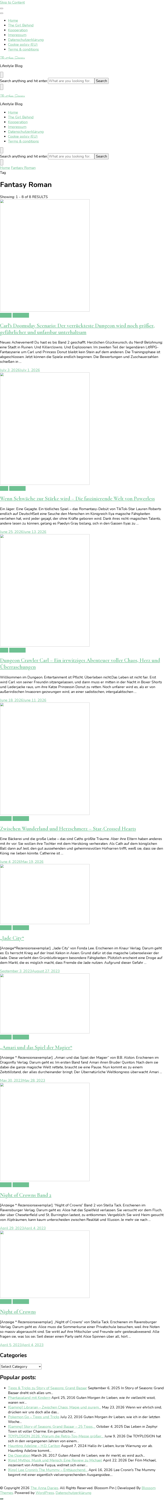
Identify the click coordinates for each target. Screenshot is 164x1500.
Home (13, 20)
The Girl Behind (21, 25)
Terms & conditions (23, 49)
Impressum (17, 35)
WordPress (45, 1492)
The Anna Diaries (12, 57)
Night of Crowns (18, 1311)
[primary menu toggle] (1, 8)
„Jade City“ (12, 938)
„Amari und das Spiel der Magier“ (36, 1047)
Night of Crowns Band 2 (25, 1195)
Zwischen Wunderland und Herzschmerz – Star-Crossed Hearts (68, 828)
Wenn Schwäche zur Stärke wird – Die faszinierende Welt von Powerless (77, 498)
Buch (4, 488)
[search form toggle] (1, 75)
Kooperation (18, 30)
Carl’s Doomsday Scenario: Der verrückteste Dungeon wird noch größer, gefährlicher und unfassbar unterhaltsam (77, 329)
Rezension (21, 315)
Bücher (6, 315)
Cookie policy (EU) (23, 44)
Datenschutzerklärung (26, 39)
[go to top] (1, 1498)
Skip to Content (12, 2)
